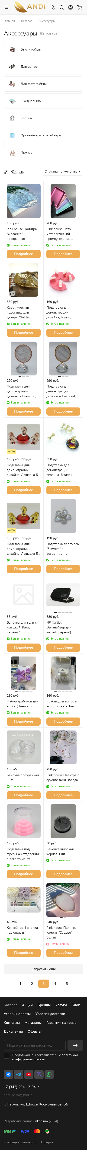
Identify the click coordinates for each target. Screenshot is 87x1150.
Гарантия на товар (61, 1022)
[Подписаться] (75, 1045)
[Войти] (70, 7)
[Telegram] (18, 1074)
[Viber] (39, 1074)
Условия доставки (50, 1014)
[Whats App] (49, 1074)
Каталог (10, 1005)
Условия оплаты (17, 1014)
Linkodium (40, 1121)
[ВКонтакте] (8, 1074)
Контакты (12, 1022)
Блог (76, 1005)
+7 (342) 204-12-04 (20, 1087)
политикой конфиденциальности (45, 1057)
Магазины (33, 1022)
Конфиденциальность (20, 1142)
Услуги (61, 1005)
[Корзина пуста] (79, 7)
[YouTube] (28, 1074)
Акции (27, 1005)
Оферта (34, 1031)
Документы (13, 1031)
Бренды (44, 1005)
